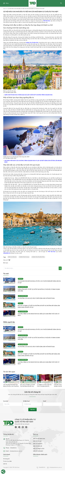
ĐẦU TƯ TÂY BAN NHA (39, 438)
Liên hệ (5, 463)
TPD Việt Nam (46, 20)
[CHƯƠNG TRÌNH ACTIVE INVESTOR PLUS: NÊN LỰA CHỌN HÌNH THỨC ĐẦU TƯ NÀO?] (9, 313)
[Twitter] (9, 260)
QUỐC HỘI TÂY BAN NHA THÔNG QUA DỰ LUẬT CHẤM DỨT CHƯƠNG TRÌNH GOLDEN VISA (28, 94)
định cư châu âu (12, 256)
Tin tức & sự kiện (7, 461)
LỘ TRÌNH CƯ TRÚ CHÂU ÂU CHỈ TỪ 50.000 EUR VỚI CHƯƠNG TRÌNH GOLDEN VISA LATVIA (44, 385)
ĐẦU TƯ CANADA (37, 443)
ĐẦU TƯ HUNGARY (38, 451)
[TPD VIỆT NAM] (32, 3)
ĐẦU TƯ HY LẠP (37, 441)
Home (4, 8)
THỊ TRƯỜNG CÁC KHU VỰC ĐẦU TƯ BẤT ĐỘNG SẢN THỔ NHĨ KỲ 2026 (36, 298)
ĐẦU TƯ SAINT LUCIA (38, 448)
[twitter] (26, 427)
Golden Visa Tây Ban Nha (32, 42)
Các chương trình (23, 295)
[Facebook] (16, 427)
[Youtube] (23, 427)
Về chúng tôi (6, 458)
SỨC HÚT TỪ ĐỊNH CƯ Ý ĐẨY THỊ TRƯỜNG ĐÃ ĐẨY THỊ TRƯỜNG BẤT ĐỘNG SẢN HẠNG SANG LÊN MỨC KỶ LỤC (28, 385)
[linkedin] (19, 427)
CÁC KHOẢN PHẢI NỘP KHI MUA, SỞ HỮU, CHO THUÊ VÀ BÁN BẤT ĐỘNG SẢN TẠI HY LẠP (11, 385)
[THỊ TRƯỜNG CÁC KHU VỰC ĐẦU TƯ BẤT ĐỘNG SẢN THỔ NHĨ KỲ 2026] (9, 297)
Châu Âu (20, 278)
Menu (7, 3)
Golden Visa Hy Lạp (24, 256)
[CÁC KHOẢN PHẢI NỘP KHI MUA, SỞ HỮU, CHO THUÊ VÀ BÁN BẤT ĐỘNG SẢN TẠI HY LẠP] (9, 281)
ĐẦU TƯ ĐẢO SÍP (37, 446)
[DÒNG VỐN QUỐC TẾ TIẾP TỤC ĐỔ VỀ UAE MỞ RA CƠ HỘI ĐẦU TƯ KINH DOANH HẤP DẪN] (9, 289)
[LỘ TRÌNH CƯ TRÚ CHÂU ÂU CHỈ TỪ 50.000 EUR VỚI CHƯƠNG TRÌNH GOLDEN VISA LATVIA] (45, 378)
